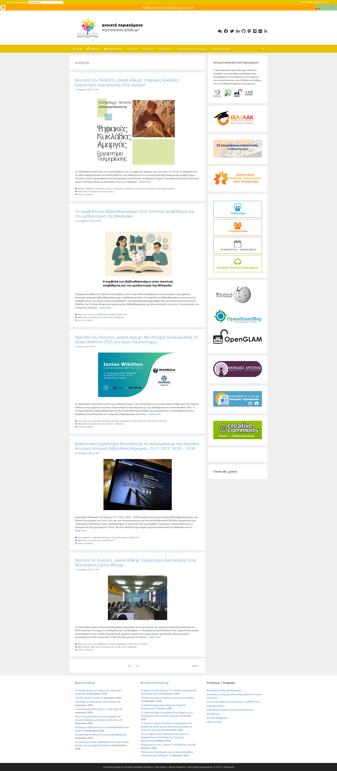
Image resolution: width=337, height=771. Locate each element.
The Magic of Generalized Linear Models (96, 701)
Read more (145, 181)
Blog (79, 314)
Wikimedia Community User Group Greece (95, 191)
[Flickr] (260, 31)
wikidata (81, 188)
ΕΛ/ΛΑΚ (9, 2)
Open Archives (214, 721)
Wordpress (148, 767)
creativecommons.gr (20, 2)
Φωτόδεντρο (213, 713)
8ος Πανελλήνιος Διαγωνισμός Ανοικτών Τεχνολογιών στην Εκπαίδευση (168, 7)
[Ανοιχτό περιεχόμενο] (109, 27)
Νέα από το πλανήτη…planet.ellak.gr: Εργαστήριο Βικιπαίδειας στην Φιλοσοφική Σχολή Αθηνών (135, 562)
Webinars (87, 537)
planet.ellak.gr (83, 647)
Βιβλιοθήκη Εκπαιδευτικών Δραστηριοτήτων (230, 709)
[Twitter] (232, 31)
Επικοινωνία (229, 767)
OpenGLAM (132, 48)
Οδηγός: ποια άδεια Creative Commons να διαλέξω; (167, 697)
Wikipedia (90, 188)
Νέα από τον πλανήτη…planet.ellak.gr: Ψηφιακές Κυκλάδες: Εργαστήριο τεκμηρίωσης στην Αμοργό (127, 82)
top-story (92, 314)
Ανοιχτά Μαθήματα (217, 717)
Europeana (148, 48)
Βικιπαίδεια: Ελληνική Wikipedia (224, 690)
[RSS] (265, 31)
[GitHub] (244, 31)
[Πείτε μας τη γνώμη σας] (220, 31)
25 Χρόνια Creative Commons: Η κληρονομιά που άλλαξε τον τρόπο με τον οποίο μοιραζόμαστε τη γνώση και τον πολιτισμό (166, 726)
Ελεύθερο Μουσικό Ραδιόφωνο (238, 267)
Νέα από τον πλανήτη (146, 188)
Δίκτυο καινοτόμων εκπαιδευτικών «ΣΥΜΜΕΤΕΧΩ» (233, 701)
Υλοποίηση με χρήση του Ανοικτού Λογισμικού (123, 767)
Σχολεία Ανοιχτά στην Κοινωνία (192, 48)
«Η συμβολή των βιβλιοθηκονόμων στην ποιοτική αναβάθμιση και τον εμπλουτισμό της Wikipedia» (134, 214)
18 (137, 665)
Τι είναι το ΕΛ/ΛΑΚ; (306, 2)
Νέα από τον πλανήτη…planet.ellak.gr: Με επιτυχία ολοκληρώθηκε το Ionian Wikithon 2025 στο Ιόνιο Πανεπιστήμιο (136, 339)
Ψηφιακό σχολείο (216, 705)
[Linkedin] (238, 31)
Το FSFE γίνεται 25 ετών (87, 697)
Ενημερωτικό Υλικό (220, 48)
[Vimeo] (255, 31)
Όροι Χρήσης (160, 767)
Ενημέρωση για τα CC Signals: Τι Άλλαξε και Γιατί (166, 744)
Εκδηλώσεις (130, 188)
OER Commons (165, 48)
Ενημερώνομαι (237, 231)
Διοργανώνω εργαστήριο (237, 249)
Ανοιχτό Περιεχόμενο (114, 188)
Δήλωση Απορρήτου (177, 767)
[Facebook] (226, 31)
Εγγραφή (318, 2)
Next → (196, 665)
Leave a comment (85, 194)
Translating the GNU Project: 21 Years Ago (97, 709)
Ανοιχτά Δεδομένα (119, 537)
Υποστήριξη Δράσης (165, 188)
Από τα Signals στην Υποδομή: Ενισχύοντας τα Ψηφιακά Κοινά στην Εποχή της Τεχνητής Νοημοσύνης (165, 737)
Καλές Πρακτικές (139, 421)
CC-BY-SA (217, 767)
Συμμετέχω (237, 213)
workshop (99, 188)
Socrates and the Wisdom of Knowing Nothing (99, 734)
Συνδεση (326, 2)
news (85, 314)
